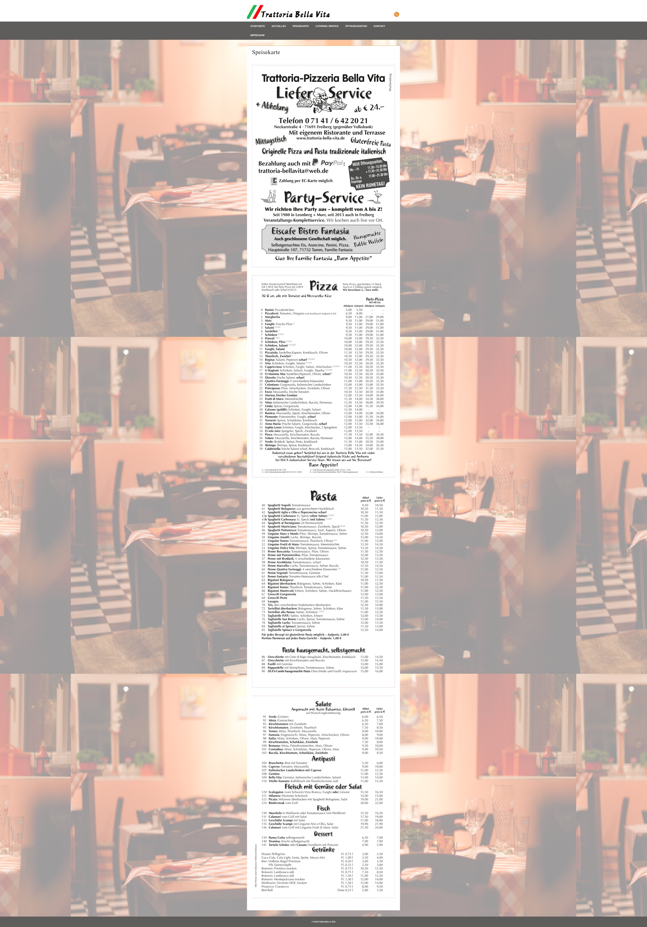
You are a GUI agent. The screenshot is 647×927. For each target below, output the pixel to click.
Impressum (257, 35)
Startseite (257, 26)
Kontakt (379, 26)
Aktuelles (279, 26)
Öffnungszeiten (356, 26)
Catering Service (327, 26)
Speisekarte (300, 26)
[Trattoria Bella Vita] (289, 18)
